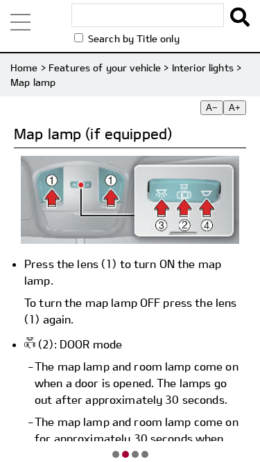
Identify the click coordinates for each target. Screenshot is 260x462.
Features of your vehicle (105, 67)
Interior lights (203, 67)
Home (24, 67)
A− (212, 108)
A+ (235, 108)
